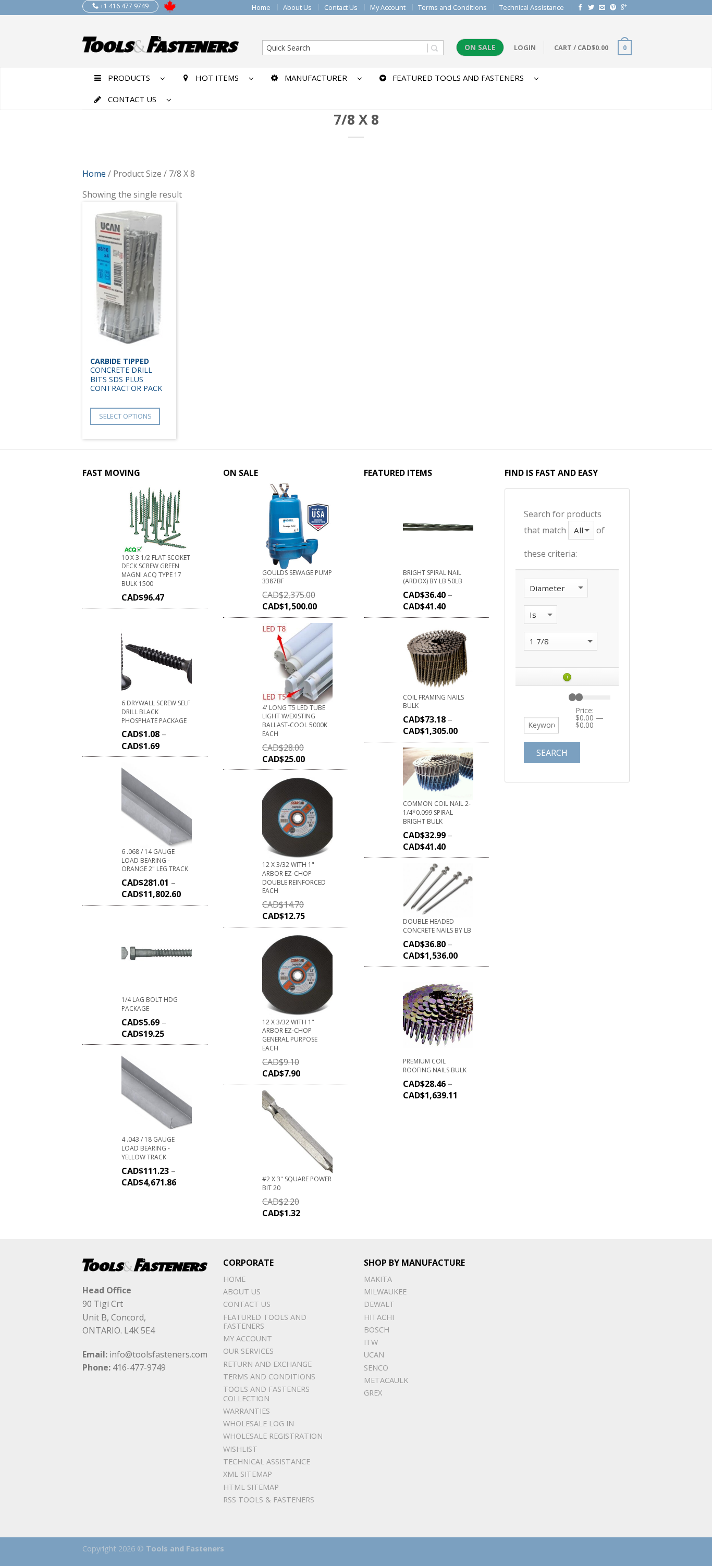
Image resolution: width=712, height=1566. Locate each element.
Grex (373, 1393)
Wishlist (240, 1449)
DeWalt (379, 1304)
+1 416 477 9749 (124, 6)
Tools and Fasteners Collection (266, 1393)
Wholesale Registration (273, 1436)
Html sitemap (251, 1487)
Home (261, 7)
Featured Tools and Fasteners (264, 1321)
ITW (371, 1342)
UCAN (374, 1355)
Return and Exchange (267, 1364)
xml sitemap (247, 1474)
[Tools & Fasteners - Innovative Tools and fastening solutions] (160, 41)
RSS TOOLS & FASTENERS (268, 1499)
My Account (388, 7)
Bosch (376, 1330)
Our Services (248, 1351)
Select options (125, 416)
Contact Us (341, 7)
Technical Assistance (531, 7)
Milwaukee (385, 1291)
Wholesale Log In (258, 1423)
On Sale (480, 47)
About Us (297, 7)
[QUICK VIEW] (129, 276)
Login (525, 47)
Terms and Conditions (452, 7)
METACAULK (386, 1380)
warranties (246, 1411)
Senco (376, 1368)
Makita (378, 1279)
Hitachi (379, 1317)
